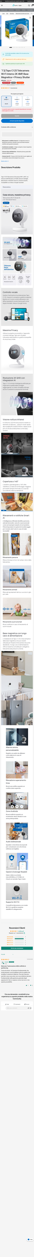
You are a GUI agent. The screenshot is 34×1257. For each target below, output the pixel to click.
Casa (3, 13)
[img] (5, 959)
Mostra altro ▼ (5, 161)
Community (29, 10)
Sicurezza (11, 10)
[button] (5, 88)
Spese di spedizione (10, 84)
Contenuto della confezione (8, 127)
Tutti (7, 13)
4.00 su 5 (21, 931)
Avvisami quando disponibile (17, 120)
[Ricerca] (29, 5)
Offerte (23, 10)
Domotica (18, 10)
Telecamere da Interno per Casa (22, 13)
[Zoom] (30, 17)
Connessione (4, 10)
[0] (31, 5)
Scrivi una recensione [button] (17, 948)
